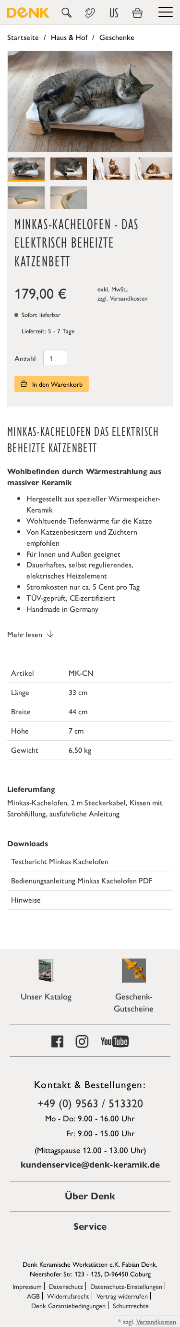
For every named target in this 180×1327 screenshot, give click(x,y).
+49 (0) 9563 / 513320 (90, 1102)
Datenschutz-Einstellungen (126, 1286)
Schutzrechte (131, 1305)
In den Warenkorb (56, 384)
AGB (33, 1296)
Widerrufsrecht (68, 1296)
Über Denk (90, 1196)
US (113, 13)
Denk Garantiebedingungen (68, 1305)
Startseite (23, 36)
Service (90, 1227)
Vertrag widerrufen (122, 1296)
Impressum (27, 1286)
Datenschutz (66, 1286)
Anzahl (25, 358)
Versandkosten (129, 297)
